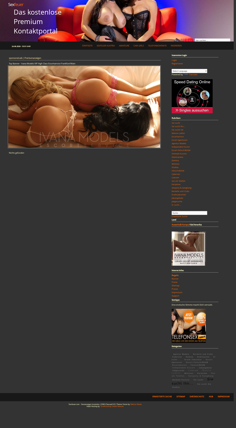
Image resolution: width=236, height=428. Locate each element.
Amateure (124, 45)
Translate (193, 74)
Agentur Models (179, 143)
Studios (175, 167)
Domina (175, 160)
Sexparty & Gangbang (181, 187)
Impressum (177, 292)
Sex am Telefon (178, 181)
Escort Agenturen (180, 140)
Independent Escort (181, 147)
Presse (175, 289)
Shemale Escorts (179, 153)
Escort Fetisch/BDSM (181, 150)
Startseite (87, 45)
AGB (211, 396)
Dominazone (177, 157)
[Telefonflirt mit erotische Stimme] (189, 342)
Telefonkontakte (157, 45)
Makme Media (136, 404)
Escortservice (178, 136)
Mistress (175, 164)
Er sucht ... (176, 205)
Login (174, 60)
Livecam (175, 177)
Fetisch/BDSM (178, 170)
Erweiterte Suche (179, 216)
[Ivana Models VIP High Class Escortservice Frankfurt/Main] (189, 264)
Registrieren (177, 63)
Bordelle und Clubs (180, 191)
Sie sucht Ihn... (178, 126)
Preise (174, 282)
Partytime (176, 184)
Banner (175, 278)
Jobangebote (177, 198)
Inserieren (176, 45)
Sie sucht (176, 123)
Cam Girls (138, 45)
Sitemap (175, 285)
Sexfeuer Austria (106, 45)
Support (175, 295)
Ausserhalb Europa (180, 224)
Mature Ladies (178, 133)
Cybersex (176, 174)
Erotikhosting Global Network (112, 406)
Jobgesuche (177, 201)
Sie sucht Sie (177, 129)
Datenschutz (197, 396)
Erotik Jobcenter (179, 194)
